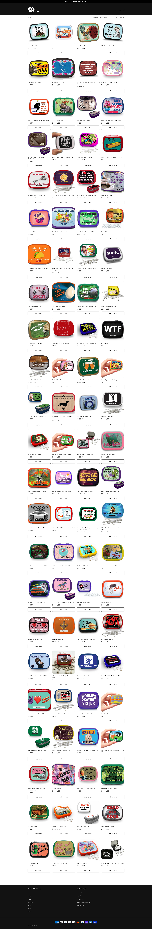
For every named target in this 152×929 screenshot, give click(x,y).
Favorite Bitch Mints (107, 195)
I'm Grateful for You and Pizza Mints (63, 195)
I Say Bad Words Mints (83, 120)
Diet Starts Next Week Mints (60, 232)
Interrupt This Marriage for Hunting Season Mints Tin (87, 528)
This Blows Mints (106, 602)
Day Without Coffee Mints (35, 380)
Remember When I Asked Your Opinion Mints (88, 83)
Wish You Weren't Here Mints (61, 750)
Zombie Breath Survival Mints (110, 491)
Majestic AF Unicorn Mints (109, 82)
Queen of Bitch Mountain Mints (61, 491)
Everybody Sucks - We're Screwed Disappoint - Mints (62, 269)
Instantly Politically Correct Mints (111, 675)
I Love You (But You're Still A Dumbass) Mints (36, 789)
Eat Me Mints (32, 232)
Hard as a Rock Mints (107, 826)
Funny (29, 893)
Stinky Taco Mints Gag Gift (85, 157)
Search (79, 896)
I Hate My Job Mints (83, 826)
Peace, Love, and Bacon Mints (37, 714)
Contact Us (80, 905)
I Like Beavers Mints (58, 120)
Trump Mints (105, 232)
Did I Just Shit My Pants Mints (37, 416)
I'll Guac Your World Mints (60, 863)
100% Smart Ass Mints (34, 82)
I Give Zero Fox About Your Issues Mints (111, 528)
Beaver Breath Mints (34, 46)
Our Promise (80, 899)
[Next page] (81, 880)
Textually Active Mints (83, 602)
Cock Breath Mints (82, 46)
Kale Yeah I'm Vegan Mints (109, 788)
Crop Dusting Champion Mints (86, 232)
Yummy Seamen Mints (58, 46)
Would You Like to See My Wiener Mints (62, 417)
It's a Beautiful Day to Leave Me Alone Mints (112, 751)
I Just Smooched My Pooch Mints (38, 675)
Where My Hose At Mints (59, 826)
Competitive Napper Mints (35, 343)
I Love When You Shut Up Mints (86, 195)
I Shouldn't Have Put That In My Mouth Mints (37, 157)
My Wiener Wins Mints (83, 566)
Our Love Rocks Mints (34, 306)
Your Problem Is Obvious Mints (37, 527)
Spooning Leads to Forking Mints (37, 195)
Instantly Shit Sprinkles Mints (85, 454)
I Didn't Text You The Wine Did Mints (63, 566)
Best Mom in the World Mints (60, 343)
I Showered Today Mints (84, 675)
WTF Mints (104, 343)
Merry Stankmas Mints (34, 454)
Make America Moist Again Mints (111, 120)
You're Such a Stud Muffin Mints (86, 639)
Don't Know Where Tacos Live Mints (38, 268)
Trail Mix (30, 902)
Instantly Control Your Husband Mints (112, 863)
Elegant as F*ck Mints (58, 82)
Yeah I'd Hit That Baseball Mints (86, 306)
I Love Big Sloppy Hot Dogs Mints (111, 380)
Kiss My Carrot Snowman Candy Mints (63, 527)
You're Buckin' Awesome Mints (37, 491)
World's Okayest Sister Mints (85, 714)
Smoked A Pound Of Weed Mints (86, 268)
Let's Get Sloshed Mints (84, 380)
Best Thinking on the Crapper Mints (38, 120)
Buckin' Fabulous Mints (108, 454)
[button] (116, 10)
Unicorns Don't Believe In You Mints (63, 602)
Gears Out (34, 925)
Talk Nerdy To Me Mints (35, 639)
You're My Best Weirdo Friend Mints (112, 566)
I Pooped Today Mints (107, 416)
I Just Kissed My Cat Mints (109, 306)
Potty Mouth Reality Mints (84, 416)
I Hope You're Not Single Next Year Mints (62, 676)
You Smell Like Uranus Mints (36, 602)
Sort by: (95, 17)
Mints (29, 908)
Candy (30, 896)
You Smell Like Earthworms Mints (38, 566)
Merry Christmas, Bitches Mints (61, 454)
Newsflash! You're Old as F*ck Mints (63, 714)
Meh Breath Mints (106, 268)
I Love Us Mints (56, 788)
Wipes (29, 905)
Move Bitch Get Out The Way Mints (87, 750)
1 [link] (71, 879)
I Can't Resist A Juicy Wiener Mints (111, 157)
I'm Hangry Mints (33, 863)
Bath (29, 911)
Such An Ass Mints (57, 639)
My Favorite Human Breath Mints (86, 343)
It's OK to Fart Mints (107, 714)
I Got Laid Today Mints (59, 306)
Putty (29, 899)
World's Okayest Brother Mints (37, 750)
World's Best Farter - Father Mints (62, 157)
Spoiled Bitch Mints (58, 380)
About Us (79, 893)
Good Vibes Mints (82, 863)
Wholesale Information (84, 902)
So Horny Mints (32, 826)
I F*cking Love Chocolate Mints (86, 788)
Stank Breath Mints (107, 639)
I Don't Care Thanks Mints (109, 46)
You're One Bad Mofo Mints (85, 491)
